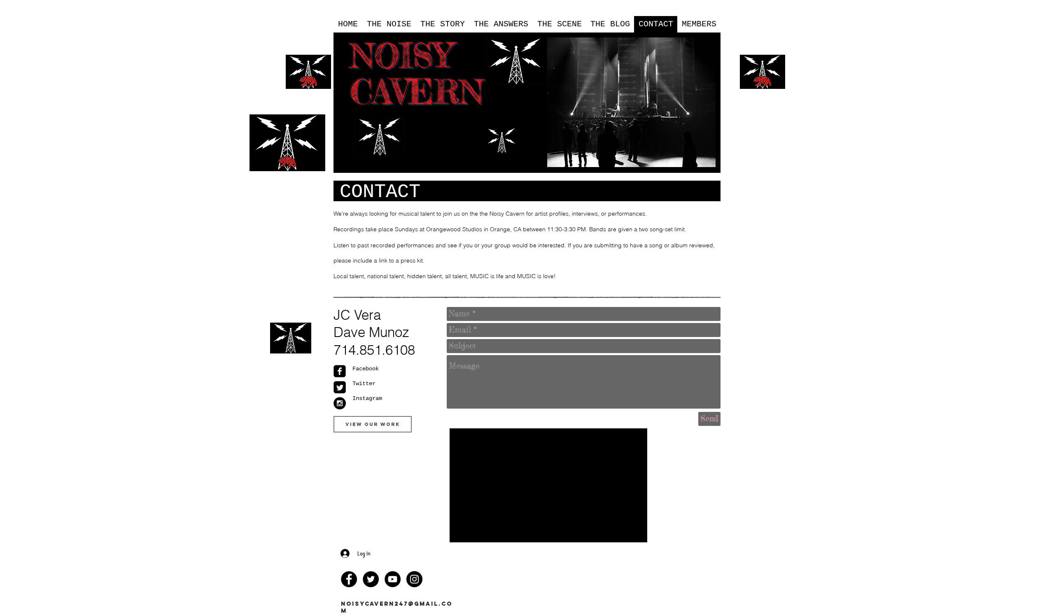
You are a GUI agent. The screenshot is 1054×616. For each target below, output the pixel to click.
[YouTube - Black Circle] (393, 579)
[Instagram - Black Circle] (339, 403)
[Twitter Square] (339, 387)
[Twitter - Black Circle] (371, 579)
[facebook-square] (339, 371)
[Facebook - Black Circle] (349, 579)
